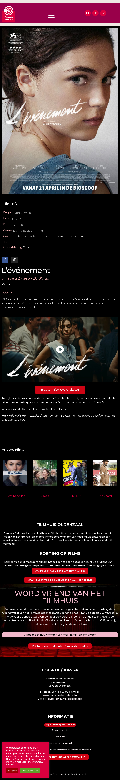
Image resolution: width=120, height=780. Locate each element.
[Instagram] (95, 13)
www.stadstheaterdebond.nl (60, 695)
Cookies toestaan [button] (30, 770)
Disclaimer (60, 736)
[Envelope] (103, 13)
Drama (17, 230)
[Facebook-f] (5, 260)
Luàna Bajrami (75, 236)
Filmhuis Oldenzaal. (53, 774)
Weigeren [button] (12, 770)
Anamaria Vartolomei (51, 236)
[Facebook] (88, 13)
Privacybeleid (60, 730)
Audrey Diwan (22, 212)
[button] (60, 350)
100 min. (17, 224)
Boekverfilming (33, 230)
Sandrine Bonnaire (24, 236)
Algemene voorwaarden (60, 743)
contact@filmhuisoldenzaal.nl (64, 698)
